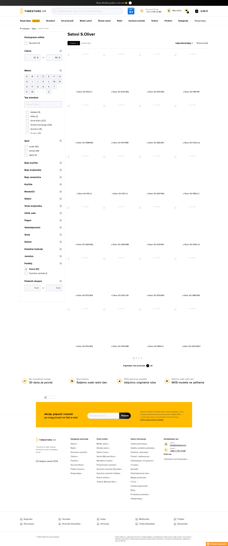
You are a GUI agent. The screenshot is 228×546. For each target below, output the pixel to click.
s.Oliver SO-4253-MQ (120, 91)
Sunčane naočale (79, 452)
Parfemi (74, 460)
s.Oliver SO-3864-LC (155, 346)
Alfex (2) (34, 116)
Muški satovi (102, 443)
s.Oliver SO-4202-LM (120, 295)
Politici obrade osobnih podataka (151, 419)
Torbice (74, 456)
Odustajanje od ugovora (142, 460)
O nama (134, 464)
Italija (103, 519)
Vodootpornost (32, 227)
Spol (26, 140)
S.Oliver (73, 43)
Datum (28, 241)
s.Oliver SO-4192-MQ (155, 91)
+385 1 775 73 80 (178, 450)
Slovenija (105, 524)
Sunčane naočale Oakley (108, 473)
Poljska (180, 519)
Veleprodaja (136, 498)
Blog (133, 490)
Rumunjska (29, 524)
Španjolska (182, 524)
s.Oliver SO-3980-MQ (191, 295)
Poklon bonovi (77, 469)
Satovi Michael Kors (106, 456)
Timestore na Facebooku (175, 459)
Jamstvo (28, 256)
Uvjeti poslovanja (139, 443)
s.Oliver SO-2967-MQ (155, 193)
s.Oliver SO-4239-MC (155, 244)
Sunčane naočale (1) (38, 273)
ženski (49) (34, 150)
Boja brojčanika (32, 170)
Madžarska (144, 519)
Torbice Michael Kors (106, 481)
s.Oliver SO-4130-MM (120, 346)
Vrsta (27, 234)
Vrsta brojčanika (33, 206)
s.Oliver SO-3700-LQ (191, 142)
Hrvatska (66, 519)
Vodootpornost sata (140, 473)
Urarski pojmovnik (139, 485)
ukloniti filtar (86, 43)
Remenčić (29, 191)
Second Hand (77, 464)
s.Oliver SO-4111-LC (84, 193)
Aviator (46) (35, 133)
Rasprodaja (76, 473)
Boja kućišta (31, 162)
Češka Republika (147, 524)
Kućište (28, 184)
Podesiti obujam (33, 281)
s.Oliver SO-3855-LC (191, 193)
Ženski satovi (103, 447)
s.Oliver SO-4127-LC (120, 193)
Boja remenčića (32, 177)
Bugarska (28, 519)
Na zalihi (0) (34, 43)
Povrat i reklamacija (140, 456)
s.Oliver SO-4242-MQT (191, 346)
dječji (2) (33, 155)
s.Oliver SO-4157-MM (120, 142)
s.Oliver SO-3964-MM (120, 244)
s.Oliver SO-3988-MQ (84, 142)
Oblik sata (30, 213)
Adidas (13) (35, 112)
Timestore (25, 28)
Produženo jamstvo (140, 494)
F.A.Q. (133, 481)
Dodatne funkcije (33, 249)
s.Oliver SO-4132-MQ (84, 346)
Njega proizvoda (138, 477)
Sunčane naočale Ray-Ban (109, 469)
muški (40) (34, 146)
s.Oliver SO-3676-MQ (155, 295)
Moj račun (177, 10)
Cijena (27, 50)
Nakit (73, 447)
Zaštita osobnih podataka (142, 447)
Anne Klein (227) (38, 120)
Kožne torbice (103, 477)
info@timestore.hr (178, 445)
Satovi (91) (34, 269)
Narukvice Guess (104, 460)
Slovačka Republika (71, 524)
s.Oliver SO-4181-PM (191, 91)
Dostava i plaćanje (139, 452)
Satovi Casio (102, 452)
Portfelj (28, 263)
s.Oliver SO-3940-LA (191, 244)
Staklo (27, 198)
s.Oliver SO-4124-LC (84, 91)
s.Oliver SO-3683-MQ (84, 244)
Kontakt (134, 469)
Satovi (34, 28)
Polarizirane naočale (106, 464)
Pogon (27, 220)
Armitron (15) (36, 129)
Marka (27, 70)
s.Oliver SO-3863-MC (155, 142)
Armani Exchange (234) (41, 124)
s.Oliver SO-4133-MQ (84, 295)
